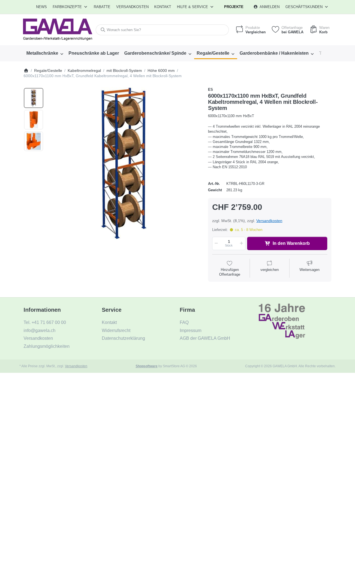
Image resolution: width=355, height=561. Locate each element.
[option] (33, 98)
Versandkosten (269, 220)
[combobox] (162, 29)
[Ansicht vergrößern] (124, 163)
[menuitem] (42, 7)
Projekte (234, 7)
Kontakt (162, 7)
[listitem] (124, 163)
